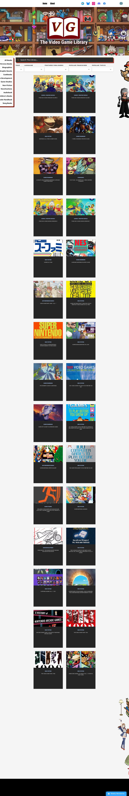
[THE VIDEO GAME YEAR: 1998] (48, 659)
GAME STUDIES (48, 506)
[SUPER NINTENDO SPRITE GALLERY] (48, 453)
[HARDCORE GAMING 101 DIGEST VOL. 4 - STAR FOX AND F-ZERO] (80, 659)
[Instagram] (93, 3)
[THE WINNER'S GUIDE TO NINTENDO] (48, 371)
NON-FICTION (48, 136)
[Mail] (121, 3)
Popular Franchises (78, 65)
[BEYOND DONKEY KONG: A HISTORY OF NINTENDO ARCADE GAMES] (48, 618)
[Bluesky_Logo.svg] (88, 3)
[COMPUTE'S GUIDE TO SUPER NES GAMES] (48, 412)
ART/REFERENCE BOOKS (48, 301)
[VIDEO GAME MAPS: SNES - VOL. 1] (48, 289)
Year (18, 65)
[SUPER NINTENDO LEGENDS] (80, 495)
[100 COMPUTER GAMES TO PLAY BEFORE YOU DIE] (80, 453)
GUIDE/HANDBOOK (80, 136)
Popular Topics (99, 65)
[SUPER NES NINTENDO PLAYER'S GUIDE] (80, 248)
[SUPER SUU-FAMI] (48, 248)
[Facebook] (104, 3)
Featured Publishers (54, 65)
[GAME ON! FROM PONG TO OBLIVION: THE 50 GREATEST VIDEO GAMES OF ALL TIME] (80, 289)
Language (28, 65)
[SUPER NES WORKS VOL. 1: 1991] (48, 577)
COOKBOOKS (81, 177)
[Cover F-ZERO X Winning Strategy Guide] (80, 124)
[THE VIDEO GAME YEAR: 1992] (80, 618)
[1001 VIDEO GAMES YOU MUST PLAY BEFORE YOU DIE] (80, 371)
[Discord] (98, 3)
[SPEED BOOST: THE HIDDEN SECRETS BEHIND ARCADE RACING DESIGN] (48, 536)
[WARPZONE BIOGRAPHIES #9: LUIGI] (80, 330)
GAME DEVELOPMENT (48, 547)
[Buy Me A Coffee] (82, 3)
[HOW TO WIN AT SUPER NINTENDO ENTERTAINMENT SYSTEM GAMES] (48, 330)
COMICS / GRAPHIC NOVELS (48, 95)
